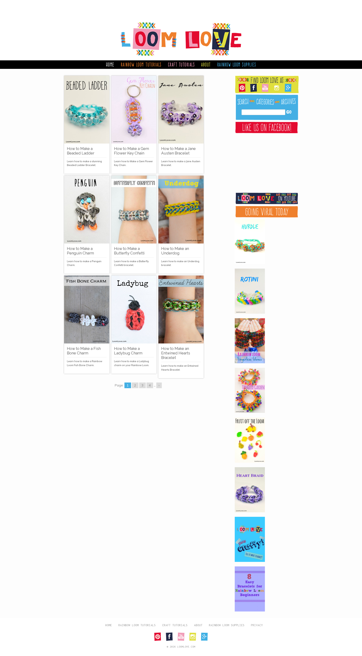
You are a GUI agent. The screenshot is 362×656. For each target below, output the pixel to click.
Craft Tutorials (181, 64)
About (206, 64)
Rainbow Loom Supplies (236, 64)
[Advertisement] (177, 8)
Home (110, 64)
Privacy (257, 625)
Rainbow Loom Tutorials (141, 64)
